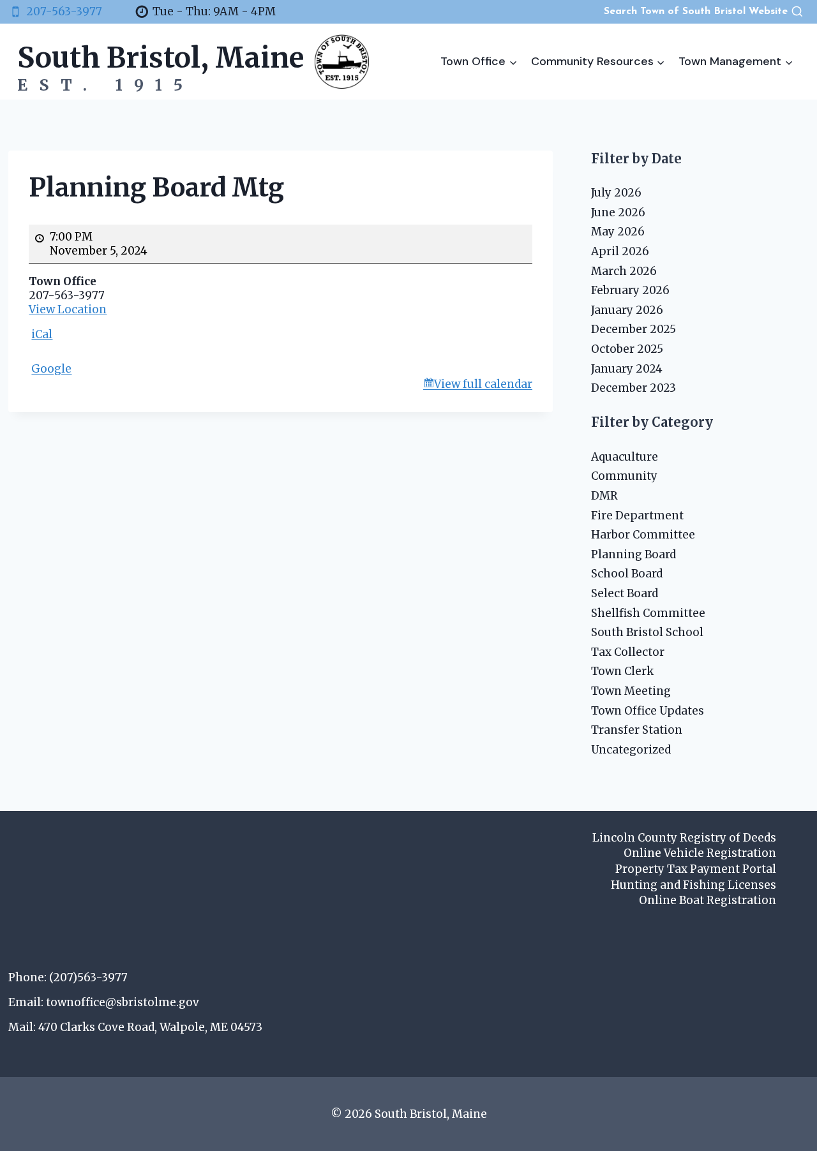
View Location (68, 309)
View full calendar (483, 384)
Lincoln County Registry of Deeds (684, 838)
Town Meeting (631, 691)
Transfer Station (636, 730)
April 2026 (620, 251)
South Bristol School (647, 632)
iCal (41, 334)
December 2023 (633, 388)
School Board (627, 574)
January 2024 (627, 369)
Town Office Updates (647, 711)
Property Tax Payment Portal (695, 869)
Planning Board (633, 554)
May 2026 (618, 232)
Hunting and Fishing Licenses (693, 885)
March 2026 (624, 271)
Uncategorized (631, 750)
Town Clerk (622, 671)
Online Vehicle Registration (700, 853)
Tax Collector (627, 652)
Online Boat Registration (707, 900)
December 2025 (633, 329)
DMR (604, 496)
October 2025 (627, 349)
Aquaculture (624, 457)
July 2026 (616, 193)
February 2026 (630, 290)
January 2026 (627, 310)
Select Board (624, 593)
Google (51, 369)
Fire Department (637, 516)
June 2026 (618, 212)
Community (624, 476)
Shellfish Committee (648, 613)
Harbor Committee (643, 535)
